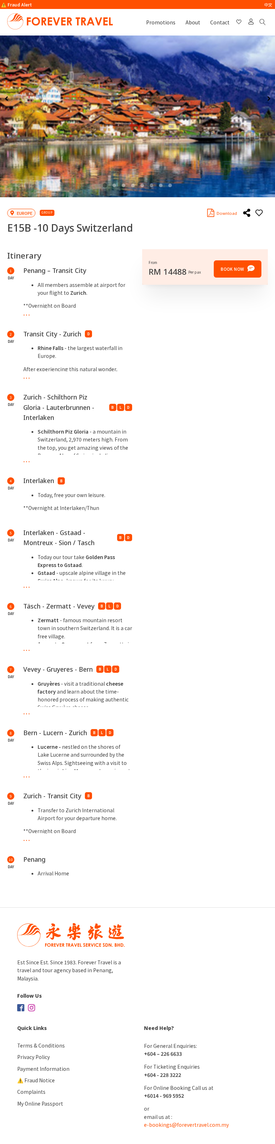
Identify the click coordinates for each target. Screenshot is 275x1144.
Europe (24, 213)
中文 (268, 5)
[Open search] (264, 22)
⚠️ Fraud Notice (36, 1080)
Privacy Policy (33, 1056)
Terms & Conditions (41, 1045)
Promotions (160, 22)
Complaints (31, 1091)
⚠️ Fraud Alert (16, 4)
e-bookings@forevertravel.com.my (186, 1124)
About (192, 22)
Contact (220, 22)
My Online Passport (40, 1103)
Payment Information (43, 1068)
